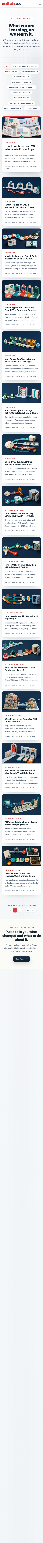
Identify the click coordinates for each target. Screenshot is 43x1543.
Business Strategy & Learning (21, 87)
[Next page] (33, 910)
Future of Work (32, 108)
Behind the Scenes (21, 92)
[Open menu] (39, 3)
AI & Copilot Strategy (21, 82)
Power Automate (30, 71)
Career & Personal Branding (21, 103)
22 (28, 910)
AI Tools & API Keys (12, 108)
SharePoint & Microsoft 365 (25, 66)
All (7, 66)
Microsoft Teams (21, 77)
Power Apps (11, 71)
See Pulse (20, 959)
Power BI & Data (21, 98)
